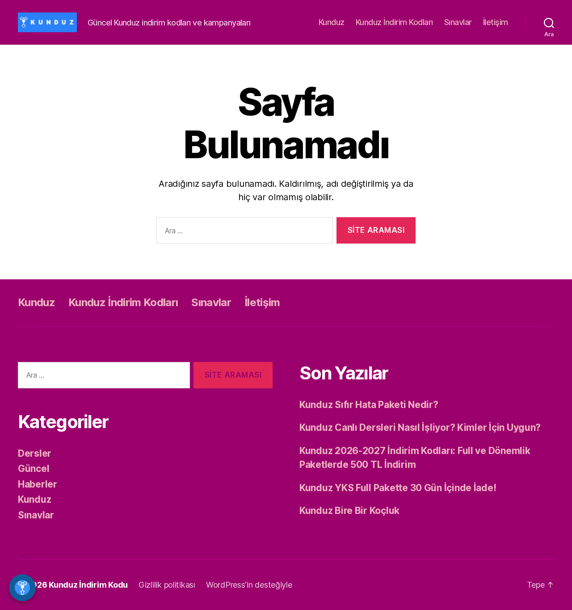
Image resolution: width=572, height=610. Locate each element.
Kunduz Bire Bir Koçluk (349, 510)
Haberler (37, 484)
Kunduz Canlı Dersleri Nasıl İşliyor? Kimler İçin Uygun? (420, 427)
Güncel (33, 468)
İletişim (495, 22)
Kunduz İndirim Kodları (394, 22)
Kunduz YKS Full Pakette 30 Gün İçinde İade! (397, 487)
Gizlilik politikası (167, 584)
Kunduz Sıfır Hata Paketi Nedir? (368, 404)
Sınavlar (458, 22)
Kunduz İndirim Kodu (88, 584)
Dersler (34, 453)
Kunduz (332, 22)
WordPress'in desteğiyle (249, 584)
